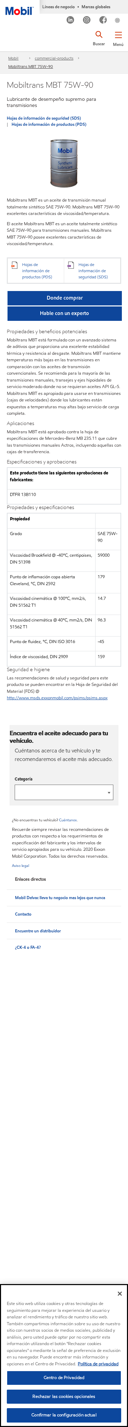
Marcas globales (96, 7)
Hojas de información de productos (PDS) (49, 124)
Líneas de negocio (58, 7)
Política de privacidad (98, 1364)
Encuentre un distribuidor (38, 931)
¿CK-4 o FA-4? (28, 947)
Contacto (23, 914)
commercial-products (54, 58)
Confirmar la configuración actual (63, 1415)
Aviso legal (20, 865)
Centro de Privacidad (64, 1378)
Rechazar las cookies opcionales (63, 1396)
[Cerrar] (119, 1293)
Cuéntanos (68, 820)
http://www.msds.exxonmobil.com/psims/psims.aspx (57, 698)
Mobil (13, 58)
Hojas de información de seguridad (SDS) (44, 118)
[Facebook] (103, 20)
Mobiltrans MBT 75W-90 (30, 66)
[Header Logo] (20, 7)
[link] (126, 15)
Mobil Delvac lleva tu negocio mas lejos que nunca (60, 897)
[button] (118, 37)
